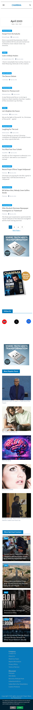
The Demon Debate (9, 76)
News (6, 538)
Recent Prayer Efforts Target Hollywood (16, 169)
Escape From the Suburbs (11, 34)
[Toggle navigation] (3, 5)
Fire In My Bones (6, 460)
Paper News (27, 696)
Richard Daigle (5, 37)
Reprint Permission (15, 661)
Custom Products (14, 687)
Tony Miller (5, 152)
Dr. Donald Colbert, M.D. (8, 59)
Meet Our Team (14, 659)
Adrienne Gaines (6, 94)
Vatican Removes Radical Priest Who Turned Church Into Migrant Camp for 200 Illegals (15, 583)
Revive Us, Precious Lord (10, 91)
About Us (12, 656)
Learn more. (22, 704)
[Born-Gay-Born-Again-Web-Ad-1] (16, 246)
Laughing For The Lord (10, 129)
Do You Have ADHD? (7, 489)
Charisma (4, 172)
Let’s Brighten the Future (11, 111)
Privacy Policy (13, 664)
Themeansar (17, 698)
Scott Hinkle (5, 114)
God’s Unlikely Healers (10, 56)
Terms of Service (14, 667)
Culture (5, 52)
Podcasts (11, 673)
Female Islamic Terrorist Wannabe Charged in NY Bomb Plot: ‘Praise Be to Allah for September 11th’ (16, 556)
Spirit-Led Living (7, 73)
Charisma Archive (7, 30)
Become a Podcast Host (16, 678)
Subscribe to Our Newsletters (18, 684)
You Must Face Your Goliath (12, 149)
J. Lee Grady (5, 79)
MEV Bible (12, 676)
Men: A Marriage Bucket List (9, 432)
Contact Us (12, 653)
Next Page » (16, 230)
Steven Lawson (6, 132)
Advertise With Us (14, 681)
